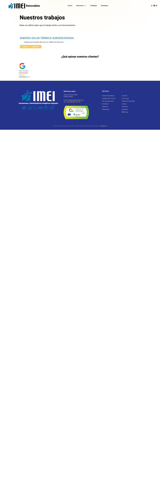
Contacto (124, 96)
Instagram (125, 109)
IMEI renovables (23, 71)
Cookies (124, 104)
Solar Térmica (108, 98)
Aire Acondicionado (108, 101)
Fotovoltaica (108, 96)
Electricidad (105, 109)
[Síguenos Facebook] (154, 5)
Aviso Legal (125, 98)
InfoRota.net (103, 126)
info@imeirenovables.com (76, 100)
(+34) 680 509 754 (72, 102)
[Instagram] (156, 5)
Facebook (125, 107)
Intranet (126, 112)
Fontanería (105, 104)
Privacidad (128, 101)
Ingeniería (105, 107)
